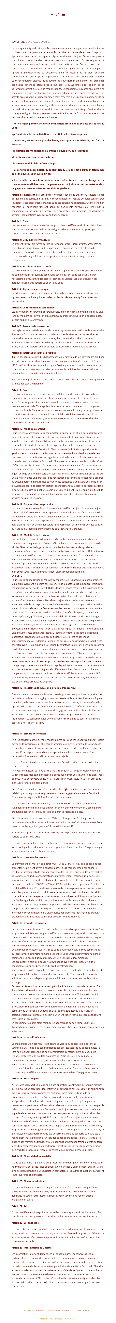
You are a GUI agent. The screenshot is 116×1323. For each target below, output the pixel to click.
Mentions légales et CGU (34, 1310)
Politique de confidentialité (58, 1310)
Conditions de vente (81, 1310)
